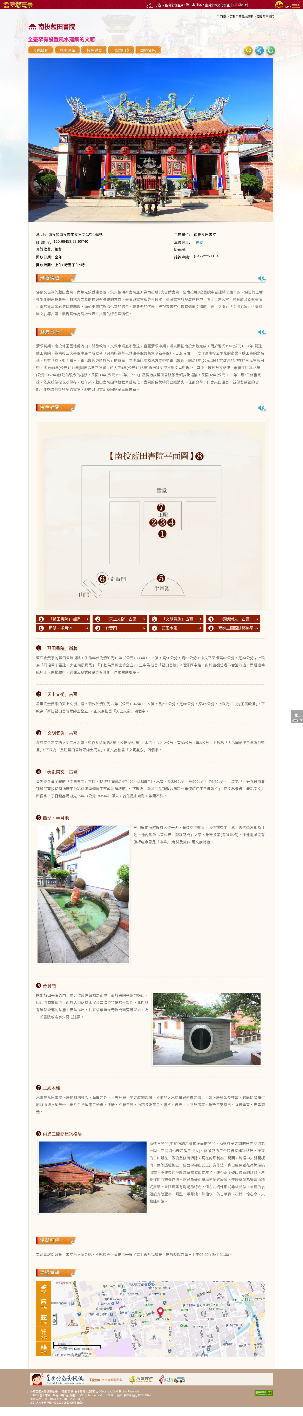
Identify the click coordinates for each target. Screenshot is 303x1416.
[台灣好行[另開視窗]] (174, 1379)
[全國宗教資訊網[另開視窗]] (67, 1379)
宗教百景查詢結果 (241, 16)
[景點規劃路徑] (159, 5)
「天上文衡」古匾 (120, 619)
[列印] (270, 50)
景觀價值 (41, 50)
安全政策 (79, 1391)
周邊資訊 (148, 50)
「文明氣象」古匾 (177, 619)
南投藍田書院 (265, 16)
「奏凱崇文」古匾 (234, 619)
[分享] (259, 50)
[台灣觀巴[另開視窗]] (142, 1379)
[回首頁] (282, 4)
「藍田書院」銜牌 (64, 619)
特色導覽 (94, 50)
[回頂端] (297, 827)
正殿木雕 (169, 628)
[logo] (18, 4)
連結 (199, 243)
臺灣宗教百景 (174, 5)
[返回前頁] (297, 716)
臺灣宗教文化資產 (217, 5)
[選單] (296, 5)
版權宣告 (92, 1391)
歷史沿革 (67, 50)
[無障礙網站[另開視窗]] (264, 1392)
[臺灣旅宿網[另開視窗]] (108, 1379)
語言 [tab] (241, 4)
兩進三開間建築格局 (236, 628)
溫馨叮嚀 (121, 50)
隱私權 (66, 1391)
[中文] (262, 278)
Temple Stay (194, 4)
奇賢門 (111, 628)
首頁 (223, 16)
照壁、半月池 (60, 628)
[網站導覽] (150, 5)
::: (218, 16)
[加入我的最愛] (248, 50)
